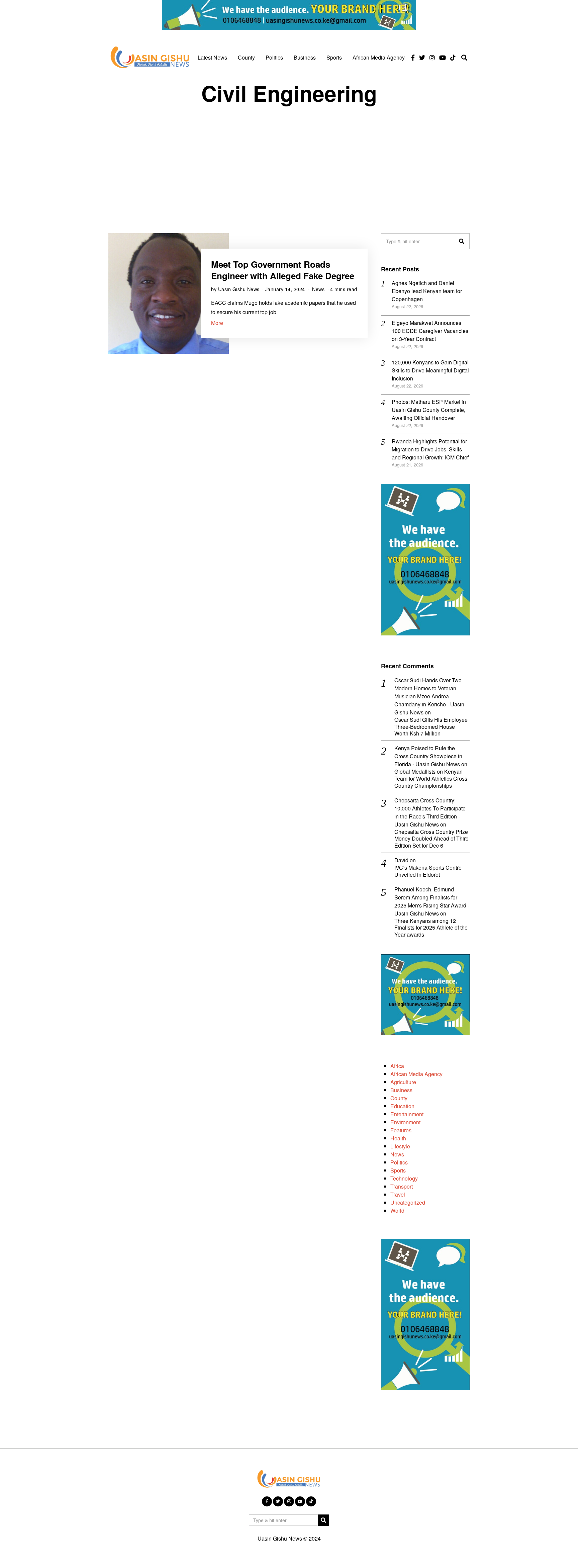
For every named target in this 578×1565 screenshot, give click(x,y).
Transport (401, 1186)
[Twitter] (422, 58)
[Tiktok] (453, 58)
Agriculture (403, 1082)
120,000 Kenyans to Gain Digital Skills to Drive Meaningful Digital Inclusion (430, 370)
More (217, 323)
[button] (462, 241)
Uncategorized (407, 1202)
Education (402, 1106)
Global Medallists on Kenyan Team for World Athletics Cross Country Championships (430, 778)
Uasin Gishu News (239, 288)
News (318, 288)
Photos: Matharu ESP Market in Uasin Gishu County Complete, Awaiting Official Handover (429, 410)
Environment (405, 1122)
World (397, 1210)
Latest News (212, 57)
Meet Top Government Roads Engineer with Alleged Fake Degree (282, 270)
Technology (404, 1178)
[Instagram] (432, 58)
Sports (334, 57)
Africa (397, 1066)
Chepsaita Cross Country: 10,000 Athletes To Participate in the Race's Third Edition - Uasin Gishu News (430, 812)
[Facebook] (412, 58)
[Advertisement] (289, 163)
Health (398, 1138)
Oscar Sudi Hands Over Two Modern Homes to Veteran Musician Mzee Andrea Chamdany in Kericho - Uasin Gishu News (429, 696)
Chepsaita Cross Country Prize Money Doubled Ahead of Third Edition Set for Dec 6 (431, 839)
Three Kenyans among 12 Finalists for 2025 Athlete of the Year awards (431, 928)
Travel (397, 1194)
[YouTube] (443, 58)
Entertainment (406, 1114)
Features (400, 1130)
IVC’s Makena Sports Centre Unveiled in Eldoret (428, 871)
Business (305, 57)
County (246, 57)
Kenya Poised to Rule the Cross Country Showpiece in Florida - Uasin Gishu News (428, 756)
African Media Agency (379, 57)
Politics (274, 57)
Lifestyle (400, 1146)
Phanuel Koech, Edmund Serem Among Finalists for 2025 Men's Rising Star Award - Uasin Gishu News (431, 901)
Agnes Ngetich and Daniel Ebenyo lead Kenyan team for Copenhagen (427, 291)
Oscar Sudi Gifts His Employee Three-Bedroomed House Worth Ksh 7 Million (431, 726)
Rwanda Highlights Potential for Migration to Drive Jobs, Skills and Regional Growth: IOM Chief (430, 449)
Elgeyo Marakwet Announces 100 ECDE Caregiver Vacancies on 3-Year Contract (430, 331)
